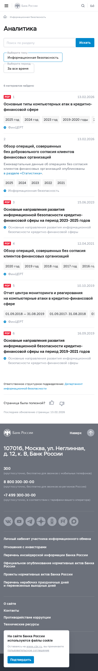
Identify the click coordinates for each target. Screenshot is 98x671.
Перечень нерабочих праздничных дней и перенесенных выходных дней (36, 583)
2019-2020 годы (75, 119)
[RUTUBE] (62, 521)
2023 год (50, 119)
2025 (9, 183)
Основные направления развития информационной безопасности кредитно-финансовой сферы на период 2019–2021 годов (47, 345)
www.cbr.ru (34, 646)
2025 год (12, 119)
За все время (18, 68)
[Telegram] (30, 521)
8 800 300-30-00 (19, 481)
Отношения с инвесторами (25, 547)
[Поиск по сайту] (85, 5)
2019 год (32, 266)
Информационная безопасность (28, 17)
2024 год (31, 119)
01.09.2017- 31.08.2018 (68, 314)
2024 (22, 183)
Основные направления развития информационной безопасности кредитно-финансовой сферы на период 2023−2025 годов (47, 214)
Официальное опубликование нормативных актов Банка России (49, 564)
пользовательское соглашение (28, 650)
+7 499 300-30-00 (20, 495)
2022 (48, 183)
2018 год (51, 266)
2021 (61, 183)
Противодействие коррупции (27, 617)
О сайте (10, 603)
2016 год (89, 266)
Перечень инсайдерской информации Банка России (46, 555)
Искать (85, 42)
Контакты (11, 610)
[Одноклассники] (52, 521)
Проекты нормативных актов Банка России (38, 574)
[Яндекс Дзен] (41, 521)
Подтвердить (20, 660)
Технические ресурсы (21, 624)
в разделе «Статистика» (23, 173)
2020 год (12, 266)
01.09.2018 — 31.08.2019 (24, 314)
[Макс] (73, 521)
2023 (35, 183)
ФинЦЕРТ (15, 127)
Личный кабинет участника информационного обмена (47, 539)
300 (7, 468)
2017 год (70, 266)
